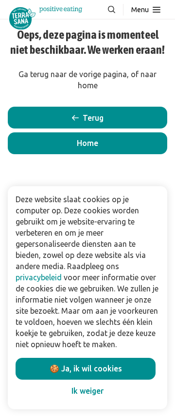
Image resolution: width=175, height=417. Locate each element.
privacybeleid (39, 277)
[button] (87, 143)
